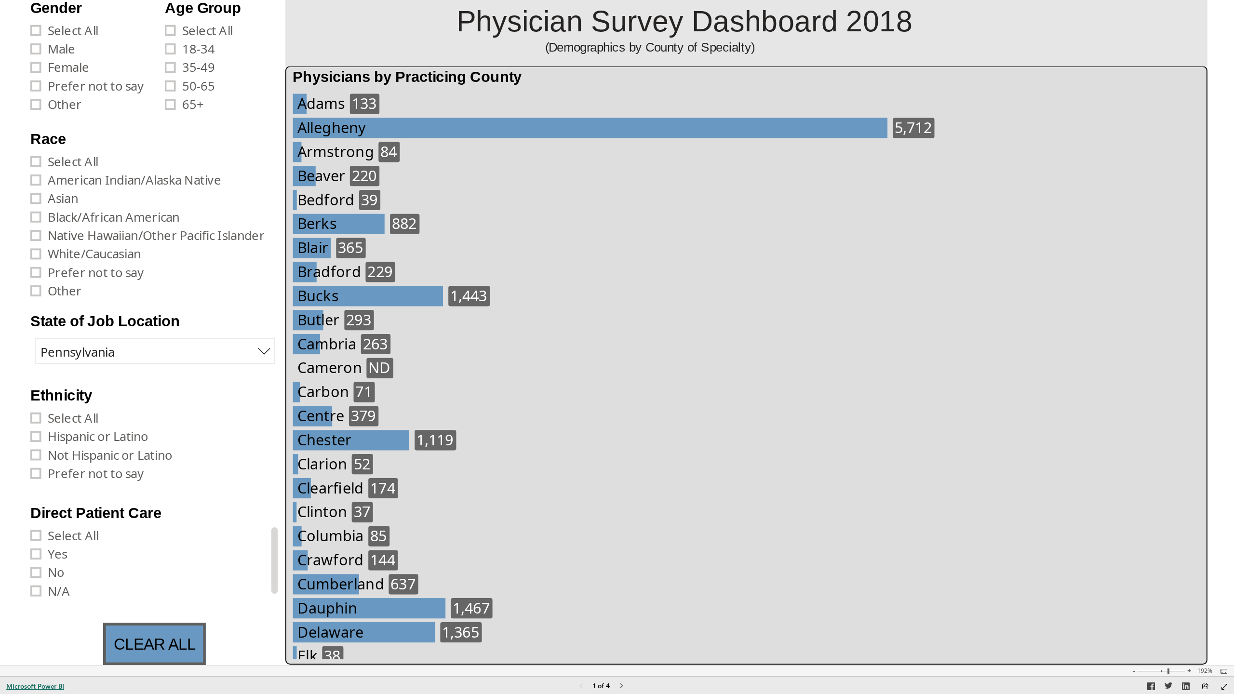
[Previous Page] (581, 686)
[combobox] (155, 351)
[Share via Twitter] (1168, 688)
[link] (154, 644)
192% (1204, 671)
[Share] (1205, 687)
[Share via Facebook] (1151, 688)
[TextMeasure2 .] (764, 530)
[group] (93, 65)
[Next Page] (621, 686)
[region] (617, 332)
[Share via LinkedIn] (1186, 688)
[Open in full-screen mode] (1224, 686)
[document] (746, 33)
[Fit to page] (1221, 671)
